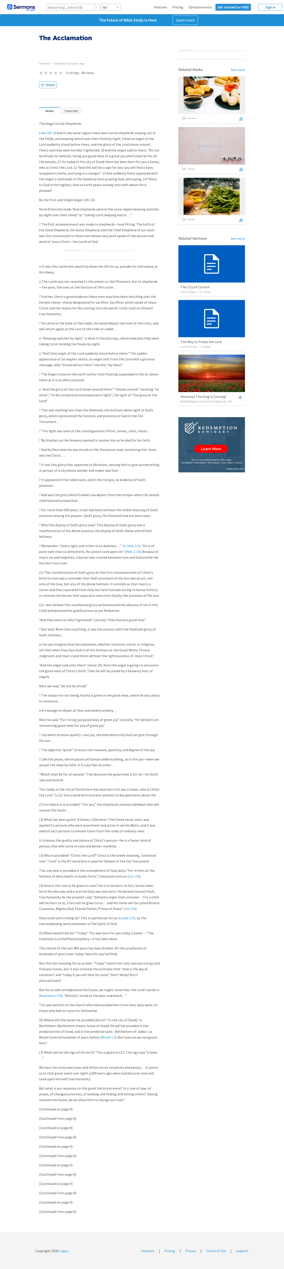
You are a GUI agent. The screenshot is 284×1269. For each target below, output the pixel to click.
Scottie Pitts (189, 347)
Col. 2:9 (134, 876)
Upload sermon (200, 7)
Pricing (177, 7)
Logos (64, 1251)
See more (238, 69)
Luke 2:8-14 (47, 133)
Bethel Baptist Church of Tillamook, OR (206, 401)
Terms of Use (216, 1251)
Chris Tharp (188, 292)
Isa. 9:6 (130, 908)
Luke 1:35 (128, 918)
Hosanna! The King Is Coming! (203, 396)
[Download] (241, 119)
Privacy (190, 1251)
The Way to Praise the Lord (201, 342)
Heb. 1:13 (133, 551)
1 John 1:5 (131, 546)
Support (242, 1251)
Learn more (185, 20)
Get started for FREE (233, 7)
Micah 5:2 (108, 1037)
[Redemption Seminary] (211, 444)
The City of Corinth (195, 287)
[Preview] (239, 397)
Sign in (270, 7)
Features (160, 7)
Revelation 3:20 (50, 995)
